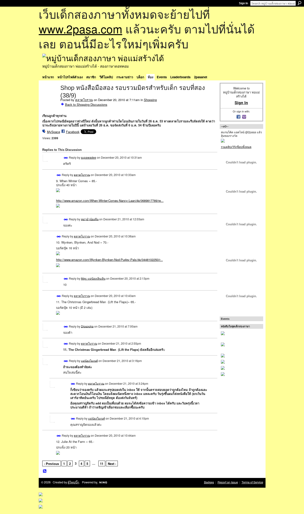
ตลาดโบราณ (84, 99)
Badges (209, 482)
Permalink (66, 158)
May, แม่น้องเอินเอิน (93, 278)
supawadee (88, 157)
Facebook (73, 132)
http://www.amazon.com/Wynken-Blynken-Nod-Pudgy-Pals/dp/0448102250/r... (109, 259)
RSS (45, 471)
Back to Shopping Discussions (86, 104)
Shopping (150, 99)
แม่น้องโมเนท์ (89, 360)
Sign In (243, 3)
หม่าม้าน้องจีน (90, 219)
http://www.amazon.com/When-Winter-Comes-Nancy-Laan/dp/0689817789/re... (110, 200)
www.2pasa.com (80, 28)
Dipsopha (87, 326)
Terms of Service (252, 482)
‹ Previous (51, 463)
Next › (112, 463)
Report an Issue (228, 482)
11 (101, 463)
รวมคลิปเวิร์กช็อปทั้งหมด (236, 147)
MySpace (53, 132)
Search (299, 3)
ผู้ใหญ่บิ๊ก (73, 482)
